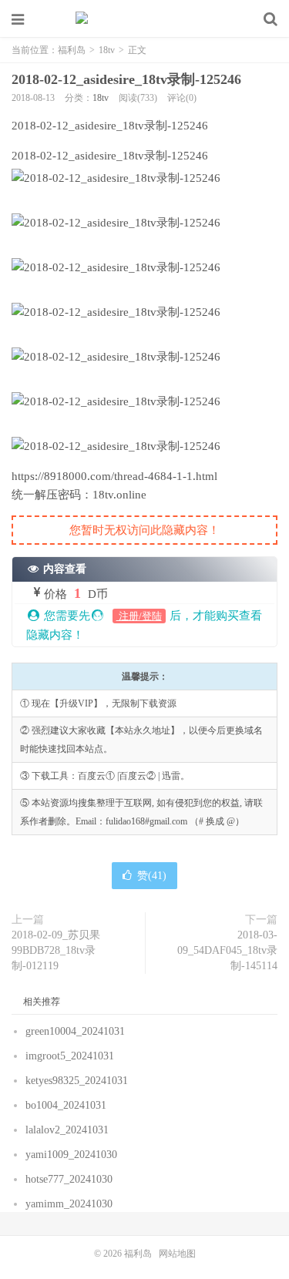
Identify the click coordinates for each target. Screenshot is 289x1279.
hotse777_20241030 (70, 1179)
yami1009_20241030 (72, 1154)
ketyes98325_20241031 (78, 1080)
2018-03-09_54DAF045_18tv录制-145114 (227, 950)
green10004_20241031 (76, 1031)
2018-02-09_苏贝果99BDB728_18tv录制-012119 (56, 950)
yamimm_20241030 (70, 1204)
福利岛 (145, 19)
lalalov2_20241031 (68, 1130)
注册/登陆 (139, 616)
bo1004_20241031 (67, 1105)
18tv (107, 50)
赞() (151, 875)
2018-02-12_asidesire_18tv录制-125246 (126, 79)
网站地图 (177, 1253)
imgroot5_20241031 (71, 1056)
